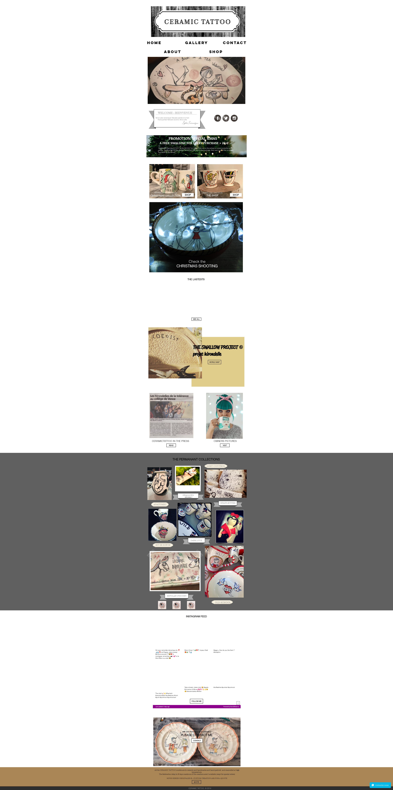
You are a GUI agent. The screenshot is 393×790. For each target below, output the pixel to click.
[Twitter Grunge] (225, 118)
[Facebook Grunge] (217, 118)
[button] (154, 42)
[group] (196, 283)
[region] (196, 80)
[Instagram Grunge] (234, 118)
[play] (240, 272)
